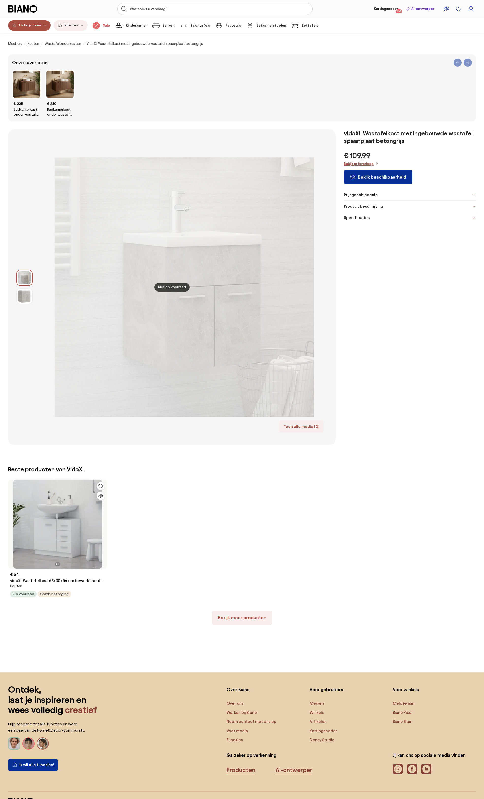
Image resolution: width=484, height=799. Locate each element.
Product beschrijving (363, 206)
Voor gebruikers (326, 689)
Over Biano (238, 689)
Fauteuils (233, 25)
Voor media (237, 731)
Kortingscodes (388, 10)
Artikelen (318, 721)
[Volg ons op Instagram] (398, 769)
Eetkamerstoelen (271, 25)
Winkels (317, 712)
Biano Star (402, 721)
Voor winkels (406, 689)
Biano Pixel (402, 712)
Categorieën (30, 25)
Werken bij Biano (242, 712)
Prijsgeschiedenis (360, 195)
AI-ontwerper (422, 9)
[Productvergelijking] (446, 9)
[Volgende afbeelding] (98, 522)
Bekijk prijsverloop (359, 164)
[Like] (101, 486)
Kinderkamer (136, 25)
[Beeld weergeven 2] (24, 296)
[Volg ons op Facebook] (412, 769)
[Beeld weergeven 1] (24, 278)
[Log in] (471, 9)
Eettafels (310, 25)
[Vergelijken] (101, 496)
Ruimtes (71, 25)
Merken (317, 703)
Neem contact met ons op (251, 721)
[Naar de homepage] (33, 9)
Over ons (235, 703)
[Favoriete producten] (459, 9)
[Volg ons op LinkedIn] (426, 769)
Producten (241, 770)
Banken (169, 25)
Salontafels (200, 25)
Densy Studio (322, 740)
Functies (235, 740)
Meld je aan (403, 703)
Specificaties (357, 217)
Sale (106, 25)
